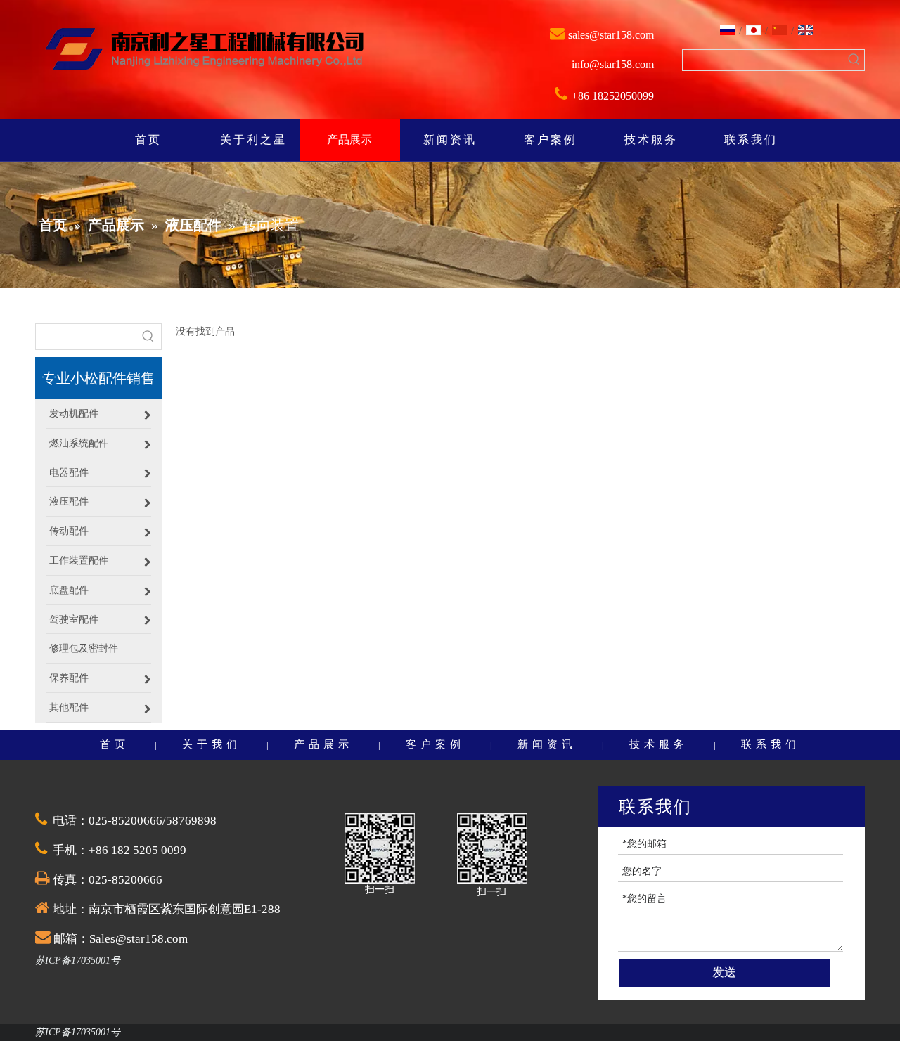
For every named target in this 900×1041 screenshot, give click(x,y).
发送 (724, 972)
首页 (114, 744)
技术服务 (658, 744)
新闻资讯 (547, 744)
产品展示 (323, 744)
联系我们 (770, 744)
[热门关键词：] (854, 60)
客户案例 (435, 744)
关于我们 (211, 744)
